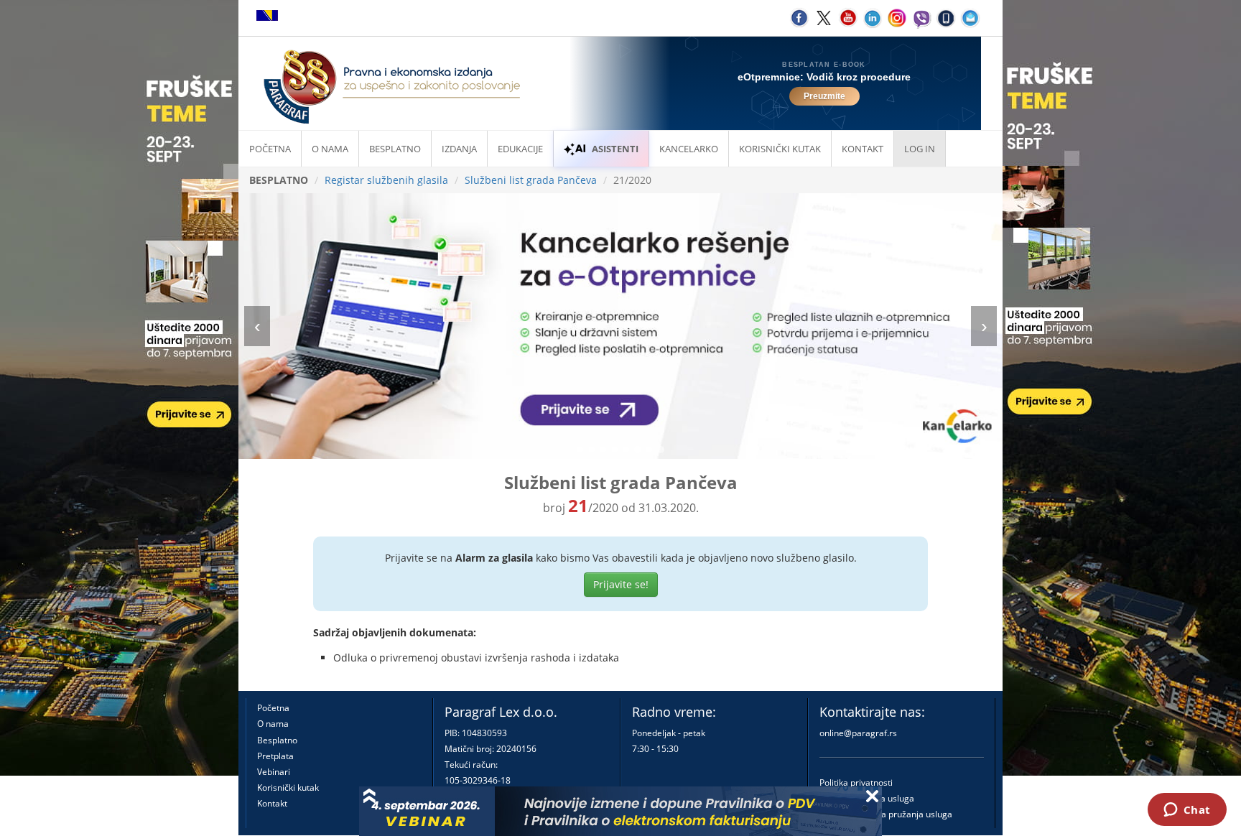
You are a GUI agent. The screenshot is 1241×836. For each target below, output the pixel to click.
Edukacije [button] (520, 148)
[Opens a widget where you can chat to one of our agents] (1187, 811)
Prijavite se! (621, 584)
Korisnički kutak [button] (780, 148)
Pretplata (275, 756)
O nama (330, 148)
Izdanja (459, 148)
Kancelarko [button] (688, 148)
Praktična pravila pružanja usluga (885, 814)
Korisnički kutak (288, 787)
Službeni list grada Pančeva (531, 180)
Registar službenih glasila (386, 180)
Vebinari (273, 772)
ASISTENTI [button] (615, 148)
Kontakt (272, 803)
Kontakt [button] (862, 148)
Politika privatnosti (856, 782)
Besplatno (395, 148)
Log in (919, 148)
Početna (270, 148)
